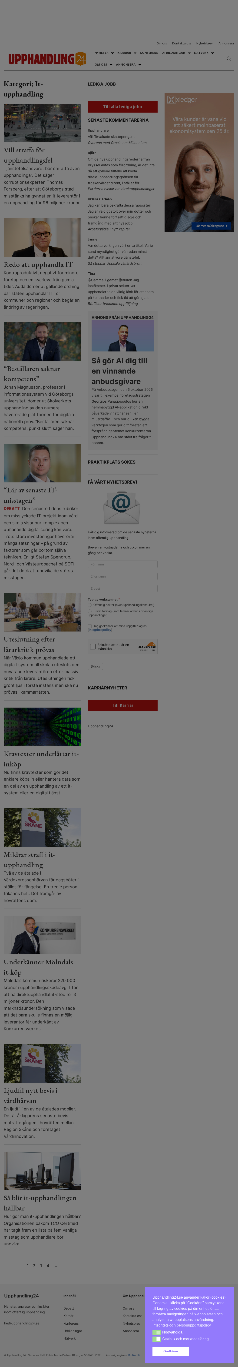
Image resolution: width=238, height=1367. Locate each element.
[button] (209, 1351)
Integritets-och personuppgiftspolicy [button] (181, 1325)
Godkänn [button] (170, 1351)
